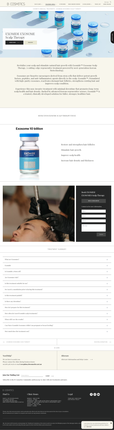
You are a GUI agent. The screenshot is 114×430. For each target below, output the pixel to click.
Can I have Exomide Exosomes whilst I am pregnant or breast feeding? (29, 325)
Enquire (30, 42)
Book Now (13, 42)
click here (88, 427)
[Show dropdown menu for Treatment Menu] (56, 4)
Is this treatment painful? (13, 295)
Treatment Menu (50, 4)
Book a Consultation (93, 200)
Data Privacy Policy (74, 399)
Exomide (8, 265)
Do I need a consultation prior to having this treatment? (24, 289)
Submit (101, 234)
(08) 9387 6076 (13, 401)
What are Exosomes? (12, 259)
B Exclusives (86, 4)
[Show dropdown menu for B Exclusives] (91, 4)
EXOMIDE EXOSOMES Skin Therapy (18, 342)
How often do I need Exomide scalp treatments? (21, 313)
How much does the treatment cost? (17, 331)
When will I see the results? (14, 319)
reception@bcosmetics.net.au (31, 364)
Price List (98, 4)
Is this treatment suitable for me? (16, 283)
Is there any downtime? (13, 301)
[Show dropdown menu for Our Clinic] (42, 4)
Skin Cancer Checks (74, 4)
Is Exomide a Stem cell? (13, 271)
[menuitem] (37, 3)
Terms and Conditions (74, 398)
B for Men (63, 4)
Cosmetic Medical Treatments (44, 9)
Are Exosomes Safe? (12, 277)
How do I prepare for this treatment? (17, 307)
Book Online (107, 4)
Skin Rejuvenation (101, 342)
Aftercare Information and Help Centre (75, 359)
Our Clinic (38, 4)
